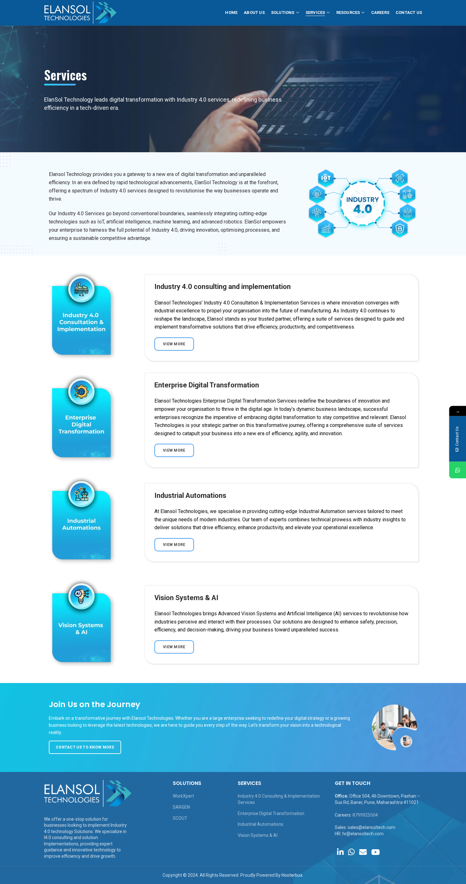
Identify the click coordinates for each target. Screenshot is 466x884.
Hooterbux (292, 875)
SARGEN (181, 807)
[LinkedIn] (340, 852)
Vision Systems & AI (257, 835)
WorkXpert (183, 796)
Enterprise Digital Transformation (271, 813)
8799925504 (365, 815)
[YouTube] (375, 852)
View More (174, 344)
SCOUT (180, 818)
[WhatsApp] (351, 852)
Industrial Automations (260, 824)
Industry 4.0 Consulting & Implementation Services (279, 799)
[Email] (363, 852)
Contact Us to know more (85, 747)
